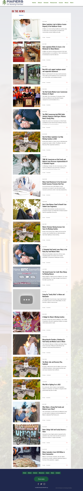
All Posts (15, 15)
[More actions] (67, 21)
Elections (53, 15)
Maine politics (45, 15)
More (58, 15)
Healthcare (37, 15)
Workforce (21, 15)
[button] (68, 15)
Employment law (29, 15)
